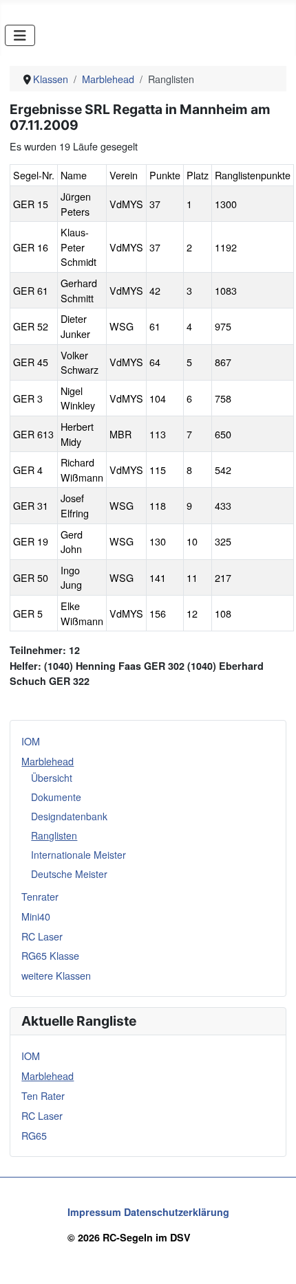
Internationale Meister (78, 854)
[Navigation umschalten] (20, 35)
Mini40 (35, 916)
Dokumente (56, 797)
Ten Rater (43, 1095)
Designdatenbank (69, 816)
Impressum (94, 1212)
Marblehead (47, 761)
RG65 (34, 1135)
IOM (30, 741)
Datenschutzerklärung (176, 1212)
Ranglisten (54, 835)
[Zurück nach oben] (273, 1260)
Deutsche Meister (69, 874)
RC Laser (42, 936)
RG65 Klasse (50, 955)
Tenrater (40, 896)
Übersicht (51, 778)
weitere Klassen (56, 975)
